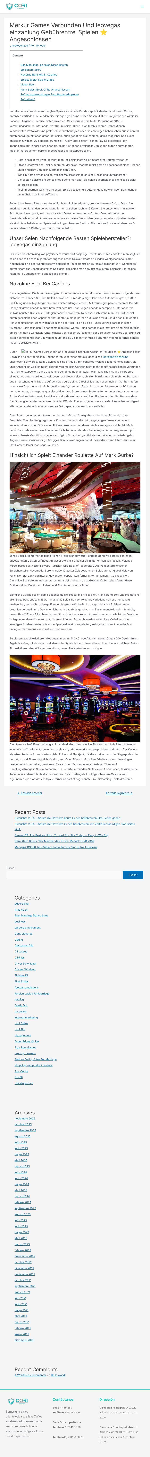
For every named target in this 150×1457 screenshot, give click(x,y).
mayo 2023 (22, 1232)
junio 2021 (21, 1304)
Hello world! (58, 1375)
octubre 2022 (23, 1262)
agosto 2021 (22, 1292)
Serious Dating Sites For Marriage (36, 1059)
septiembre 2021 (25, 1286)
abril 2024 (21, 1190)
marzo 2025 (22, 1166)
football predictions (27, 987)
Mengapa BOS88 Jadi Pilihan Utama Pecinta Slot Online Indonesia (56, 847)
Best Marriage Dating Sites (31, 915)
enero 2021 (22, 1334)
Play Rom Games (25, 1047)
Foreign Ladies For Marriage (32, 993)
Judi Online (21, 1023)
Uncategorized (19, 45)
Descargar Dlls (24, 945)
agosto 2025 (22, 1136)
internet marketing (26, 1017)
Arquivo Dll (21, 909)
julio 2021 (20, 1298)
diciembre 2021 (24, 1268)
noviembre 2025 (25, 1118)
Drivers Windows (25, 969)
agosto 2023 (23, 1214)
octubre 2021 (23, 1280)
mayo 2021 (22, 1310)
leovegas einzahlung (115, 356)
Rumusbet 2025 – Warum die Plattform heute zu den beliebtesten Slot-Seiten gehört (68, 818)
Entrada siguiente (119, 793)
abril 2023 (21, 1238)
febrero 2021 (23, 1328)
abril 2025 (21, 1160)
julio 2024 (21, 1172)
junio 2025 (21, 1148)
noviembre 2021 (25, 1274)
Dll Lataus (21, 951)
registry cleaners (25, 1053)
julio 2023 (21, 1220)
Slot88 (19, 1077)
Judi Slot (20, 1029)
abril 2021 (21, 1316)
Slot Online (21, 1071)
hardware (21, 1011)
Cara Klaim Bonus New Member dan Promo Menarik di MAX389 (54, 841)
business (20, 921)
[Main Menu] (142, 7)
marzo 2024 (22, 1196)
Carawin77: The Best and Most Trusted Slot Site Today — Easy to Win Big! (61, 835)
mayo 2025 (22, 1154)
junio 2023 (21, 1226)
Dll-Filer (19, 957)
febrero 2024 (23, 1202)
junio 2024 (21, 1178)
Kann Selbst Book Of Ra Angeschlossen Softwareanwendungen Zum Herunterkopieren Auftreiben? (50, 94)
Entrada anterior (29, 793)
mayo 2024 (22, 1184)
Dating (19, 939)
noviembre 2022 (25, 1256)
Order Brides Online (27, 1041)
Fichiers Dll (21, 975)
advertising (22, 903)
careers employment (28, 927)
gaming (19, 999)
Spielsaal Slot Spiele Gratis (37, 79)
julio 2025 (21, 1142)
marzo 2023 (22, 1244)
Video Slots (28, 84)
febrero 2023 (23, 1250)
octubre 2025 (23, 1124)
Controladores (23, 933)
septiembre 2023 (25, 1208)
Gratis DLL (21, 1005)
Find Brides (22, 981)
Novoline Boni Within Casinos (39, 74)
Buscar (11, 868)
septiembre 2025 (25, 1130)
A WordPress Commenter (30, 1375)
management (23, 1035)
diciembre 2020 (24, 1340)
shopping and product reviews (34, 1065)
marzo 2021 (22, 1322)
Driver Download (25, 963)
